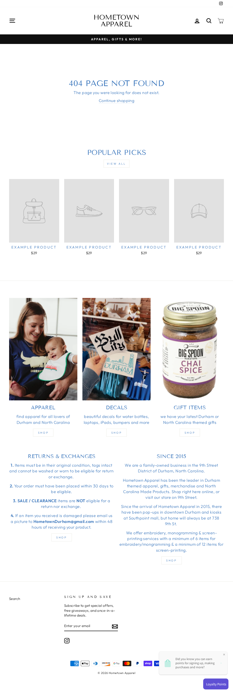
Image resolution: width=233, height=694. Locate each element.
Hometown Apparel (116, 20)
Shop (43, 432)
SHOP (61, 537)
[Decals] (116, 349)
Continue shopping (116, 100)
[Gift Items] (190, 349)
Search (14, 599)
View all (116, 163)
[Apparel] (43, 349)
